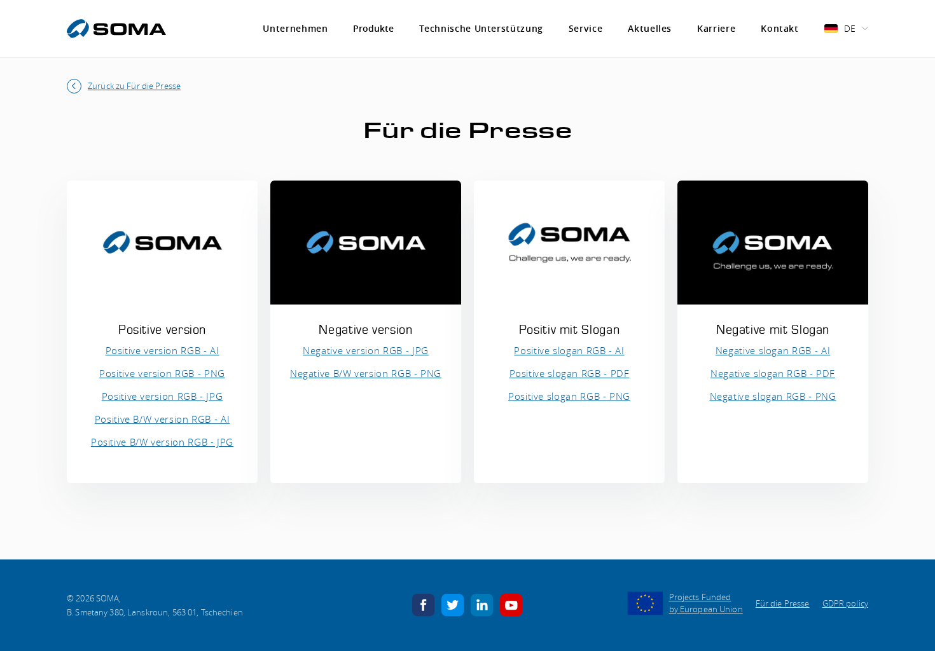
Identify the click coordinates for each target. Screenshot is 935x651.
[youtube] (511, 604)
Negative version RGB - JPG (366, 350)
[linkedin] (482, 604)
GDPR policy (845, 603)
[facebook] (423, 604)
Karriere (716, 28)
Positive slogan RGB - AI (569, 350)
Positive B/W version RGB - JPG (162, 441)
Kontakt (779, 28)
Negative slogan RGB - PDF (772, 373)
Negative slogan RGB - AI (773, 350)
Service (585, 28)
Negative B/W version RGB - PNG (365, 373)
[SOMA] (116, 28)
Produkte (373, 29)
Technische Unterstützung (481, 28)
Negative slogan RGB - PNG (773, 396)
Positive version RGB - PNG (162, 373)
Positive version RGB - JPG (162, 396)
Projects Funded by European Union (706, 603)
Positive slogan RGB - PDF (569, 373)
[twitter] (452, 604)
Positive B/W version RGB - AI (162, 419)
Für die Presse (783, 603)
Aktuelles (650, 28)
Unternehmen (295, 28)
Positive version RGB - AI (162, 350)
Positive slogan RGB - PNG (569, 396)
